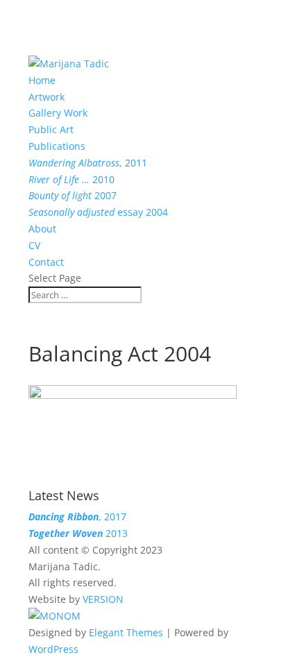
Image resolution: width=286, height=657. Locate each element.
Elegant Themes (126, 632)
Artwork (46, 96)
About (42, 228)
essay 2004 (98, 212)
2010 (71, 179)
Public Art (51, 129)
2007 (72, 195)
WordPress (53, 649)
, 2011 (87, 162)
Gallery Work (57, 112)
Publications (56, 146)
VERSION (103, 599)
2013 (78, 533)
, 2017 (77, 516)
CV (34, 245)
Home (42, 80)
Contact (46, 261)
